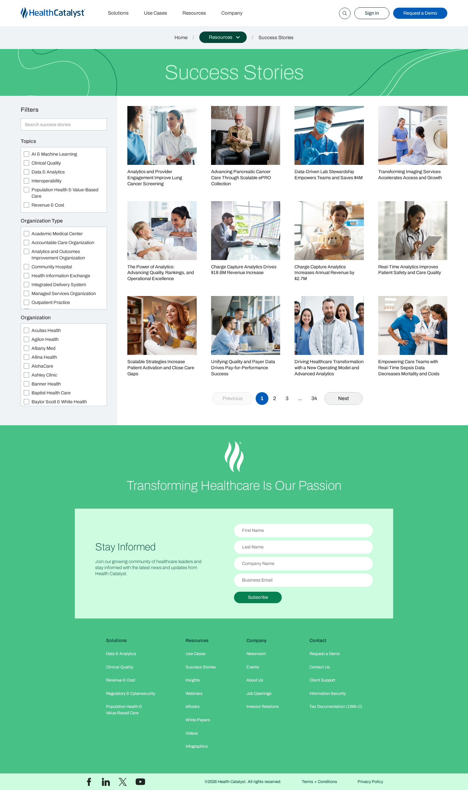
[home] (60, 13)
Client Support (322, 680)
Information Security (327, 693)
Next (343, 398)
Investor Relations (262, 706)
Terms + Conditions (319, 781)
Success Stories (201, 667)
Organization (36, 317)
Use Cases (155, 13)
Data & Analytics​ (121, 654)
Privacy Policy (370, 781)
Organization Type (42, 220)
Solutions (118, 13)
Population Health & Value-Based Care (124, 709)
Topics (28, 141)
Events (252, 667)
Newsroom (256, 654)
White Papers (198, 720)
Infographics (197, 746)
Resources (194, 13)
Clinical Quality (119, 667)
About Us (254, 680)
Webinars (194, 693)
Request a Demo (420, 13)
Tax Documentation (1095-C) (335, 706)
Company (232, 13)
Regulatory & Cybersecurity (130, 693)
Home (181, 37)
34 (314, 398)
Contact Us (319, 667)
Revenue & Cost (120, 680)
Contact (317, 640)
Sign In (372, 13)
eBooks (193, 706)
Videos (192, 733)
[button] (223, 37)
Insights (193, 680)
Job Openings (259, 693)
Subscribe (258, 597)
